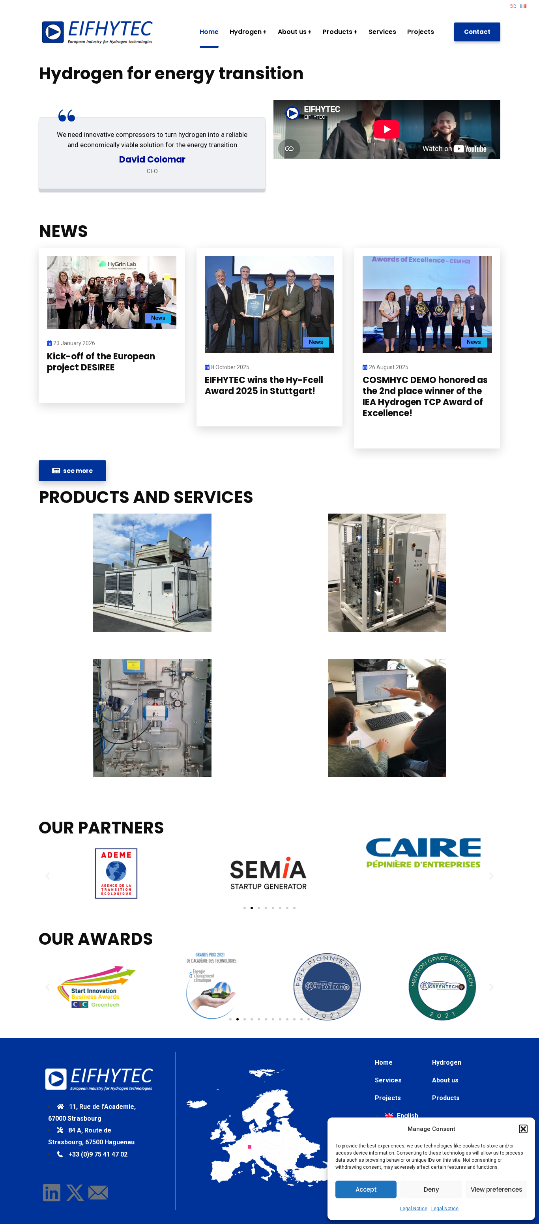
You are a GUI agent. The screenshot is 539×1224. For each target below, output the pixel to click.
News (158, 318)
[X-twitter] (75, 1192)
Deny (431, 1189)
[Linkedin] (52, 1192)
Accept (366, 1189)
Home (384, 1062)
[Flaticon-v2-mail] (98, 1192)
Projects (388, 1098)
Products (446, 1098)
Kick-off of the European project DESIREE (101, 362)
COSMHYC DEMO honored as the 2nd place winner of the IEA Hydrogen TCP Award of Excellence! (425, 396)
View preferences (496, 1189)
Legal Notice (413, 1208)
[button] (523, 1129)
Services (388, 1080)
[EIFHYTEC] (98, 32)
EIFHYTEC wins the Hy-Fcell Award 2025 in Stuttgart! (264, 385)
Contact (477, 32)
